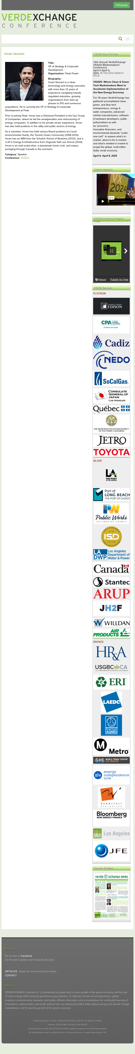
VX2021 (25, 157)
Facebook (26, 955)
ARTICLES (11, 971)
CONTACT (11, 975)
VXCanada (122, 5)
